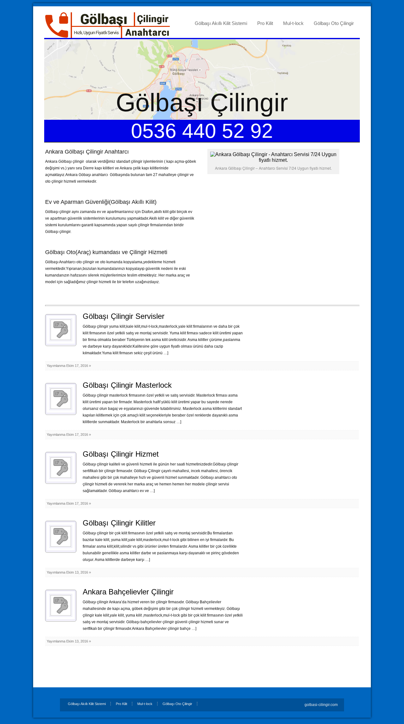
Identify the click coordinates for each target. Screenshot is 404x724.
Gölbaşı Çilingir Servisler (123, 316)
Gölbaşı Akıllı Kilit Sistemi (221, 23)
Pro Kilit (265, 23)
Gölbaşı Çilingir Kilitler (119, 523)
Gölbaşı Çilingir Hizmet (121, 454)
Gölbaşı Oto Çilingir (334, 23)
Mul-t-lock (293, 23)
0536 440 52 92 (202, 130)
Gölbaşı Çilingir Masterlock (127, 385)
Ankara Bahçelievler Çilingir (128, 591)
